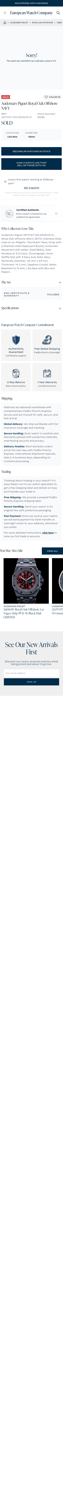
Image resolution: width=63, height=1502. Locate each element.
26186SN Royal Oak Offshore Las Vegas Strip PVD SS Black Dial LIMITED (24, 613)
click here (48, 532)
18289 (59, 23)
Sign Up (31, 682)
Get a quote (31, 188)
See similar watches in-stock (31, 151)
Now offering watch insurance (31, 3)
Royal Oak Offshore (42, 23)
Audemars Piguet (19, 23)
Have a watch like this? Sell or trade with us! (31, 164)
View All (52, 551)
